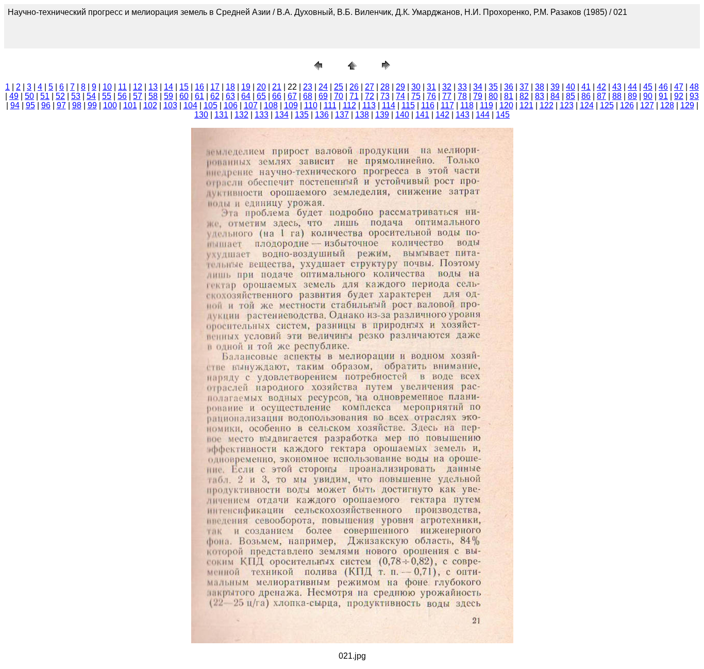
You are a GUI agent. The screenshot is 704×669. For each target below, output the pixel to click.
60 (184, 96)
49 (14, 96)
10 (107, 86)
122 (547, 105)
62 (215, 96)
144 (483, 114)
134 (282, 114)
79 (477, 96)
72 (369, 96)
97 (61, 105)
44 (632, 86)
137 (342, 114)
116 (427, 105)
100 (110, 105)
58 (153, 96)
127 (647, 105)
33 (462, 86)
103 (170, 105)
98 (76, 105)
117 (447, 105)
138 (362, 114)
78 (462, 96)
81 (508, 96)
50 (29, 96)
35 (493, 86)
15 (184, 86)
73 (385, 96)
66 (276, 96)
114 (388, 105)
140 (402, 114)
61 (199, 96)
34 (477, 86)
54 (91, 96)
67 (292, 96)
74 (400, 96)
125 (607, 105)
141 (422, 114)
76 (431, 96)
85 (570, 96)
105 (210, 105)
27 (369, 86)
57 (137, 96)
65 (261, 96)
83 (539, 96)
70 (338, 96)
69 (323, 96)
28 (385, 86)
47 (678, 86)
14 (168, 86)
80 (493, 96)
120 (506, 105)
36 (508, 86)
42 (601, 86)
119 (486, 105)
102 (150, 105)
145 (503, 114)
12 (137, 86)
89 (632, 96)
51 (44, 96)
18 (230, 86)
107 (251, 105)
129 (687, 105)
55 (106, 96)
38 (539, 86)
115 (408, 105)
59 (168, 96)
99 (92, 105)
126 (627, 105)
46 (663, 86)
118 (467, 105)
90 (647, 96)
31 (431, 86)
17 (215, 86)
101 (130, 105)
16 (199, 86)
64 (245, 96)
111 (330, 105)
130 (201, 114)
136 (322, 114)
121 (526, 105)
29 (400, 86)
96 (46, 105)
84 (555, 96)
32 (446, 86)
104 (190, 105)
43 (617, 86)
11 (122, 86)
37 (524, 86)
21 (276, 86)
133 (262, 114)
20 (261, 86)
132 (241, 114)
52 (60, 96)
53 (75, 96)
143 (463, 114)
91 (663, 96)
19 (245, 86)
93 (694, 96)
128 (667, 105)
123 (567, 105)
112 (349, 105)
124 (587, 105)
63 (230, 96)
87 (601, 96)
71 (354, 96)
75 (416, 96)
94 (15, 105)
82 (524, 96)
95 (30, 105)
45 (647, 86)
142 (442, 114)
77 (446, 96)
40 (570, 86)
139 (382, 114)
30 (416, 86)
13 (153, 86)
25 (338, 86)
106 (231, 105)
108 (271, 105)
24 (323, 86)
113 (369, 105)
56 (122, 96)
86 (586, 96)
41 (586, 86)
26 (354, 86)
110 (310, 105)
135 (302, 114)
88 (617, 96)
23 (307, 86)
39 (555, 86)
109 (291, 105)
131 (221, 114)
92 (678, 96)
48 (694, 86)
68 (307, 96)
